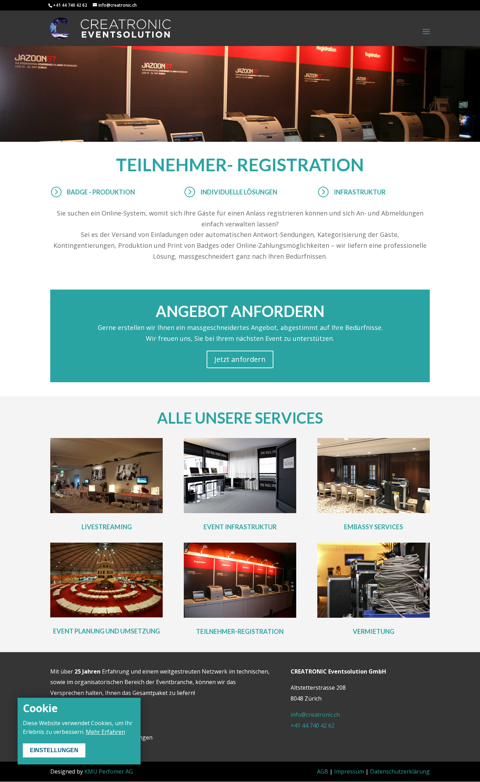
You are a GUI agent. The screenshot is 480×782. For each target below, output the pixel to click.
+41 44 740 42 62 (313, 725)
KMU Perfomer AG (108, 771)
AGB (322, 771)
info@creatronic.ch (315, 714)
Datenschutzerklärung (400, 771)
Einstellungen (54, 750)
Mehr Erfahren (105, 732)
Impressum (349, 771)
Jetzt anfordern (240, 359)
